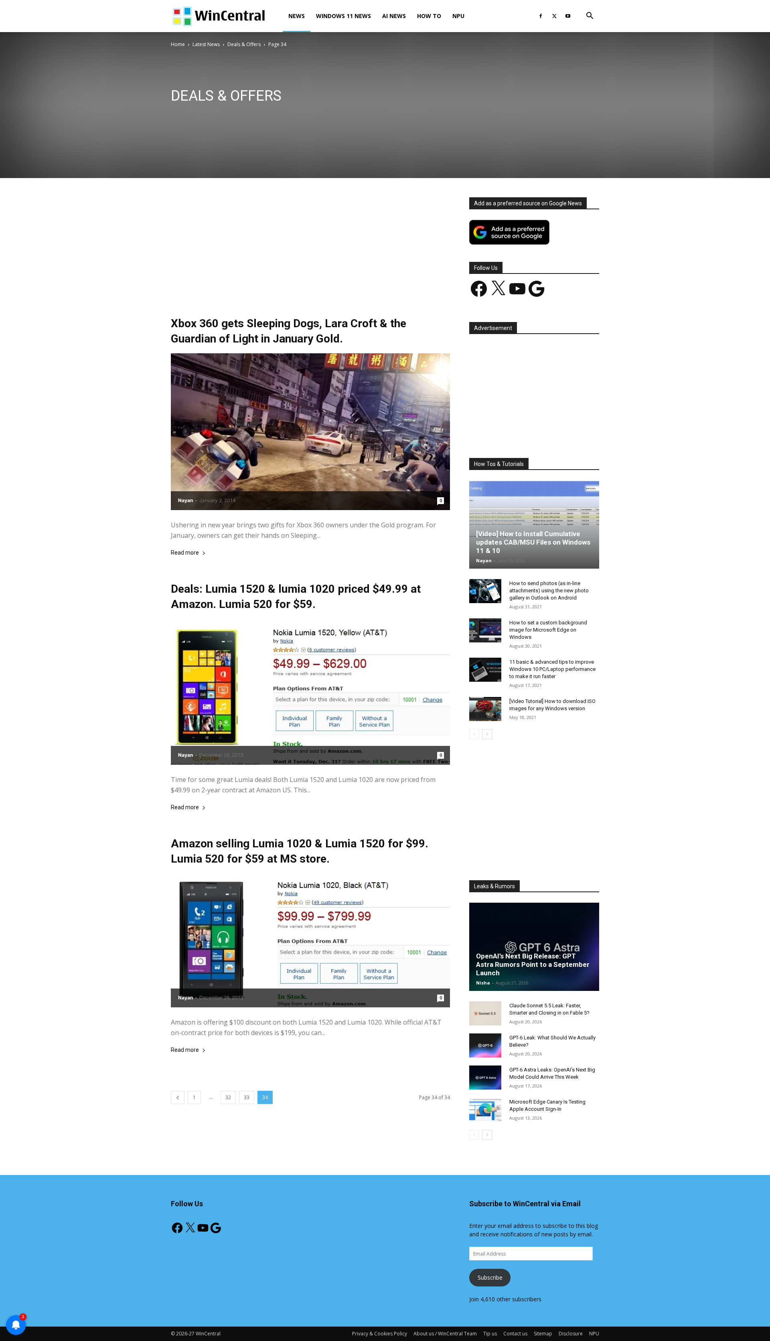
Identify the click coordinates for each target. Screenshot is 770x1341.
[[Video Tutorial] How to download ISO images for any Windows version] (485, 709)
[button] (589, 16)
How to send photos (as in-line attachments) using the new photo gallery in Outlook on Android (549, 590)
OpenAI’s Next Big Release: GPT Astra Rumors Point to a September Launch (533, 964)
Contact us (515, 1333)
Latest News (206, 44)
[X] (554, 16)
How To (429, 16)
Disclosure (571, 1333)
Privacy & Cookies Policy (379, 1333)
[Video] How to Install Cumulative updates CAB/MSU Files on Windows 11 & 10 (533, 542)
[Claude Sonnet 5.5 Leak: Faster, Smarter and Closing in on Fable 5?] (485, 1013)
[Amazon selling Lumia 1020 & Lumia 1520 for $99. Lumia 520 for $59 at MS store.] (310, 940)
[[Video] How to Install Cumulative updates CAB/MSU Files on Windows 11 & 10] (534, 524)
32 (228, 1097)
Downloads (284, 115)
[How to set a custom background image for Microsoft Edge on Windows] (485, 630)
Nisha (483, 983)
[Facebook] (541, 16)
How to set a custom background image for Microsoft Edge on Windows (548, 630)
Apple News (212, 115)
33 (246, 1097)
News (296, 16)
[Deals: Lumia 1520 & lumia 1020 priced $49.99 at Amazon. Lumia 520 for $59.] (310, 692)
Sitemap (543, 1333)
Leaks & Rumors (351, 115)
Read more (185, 553)
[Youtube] (568, 16)
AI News (394, 16)
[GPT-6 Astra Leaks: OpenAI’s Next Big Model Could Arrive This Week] (485, 1078)
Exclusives (315, 115)
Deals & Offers (244, 44)
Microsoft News (394, 115)
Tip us (490, 1333)
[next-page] (487, 734)
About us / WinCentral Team (445, 1333)
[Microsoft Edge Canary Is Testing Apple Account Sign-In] (485, 1110)
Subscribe (490, 1277)
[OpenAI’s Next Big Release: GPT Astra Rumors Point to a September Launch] (534, 947)
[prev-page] (177, 1097)
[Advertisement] (310, 257)
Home (178, 44)
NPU (458, 16)
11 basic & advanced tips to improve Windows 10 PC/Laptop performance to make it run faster (552, 669)
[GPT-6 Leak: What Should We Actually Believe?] (485, 1045)
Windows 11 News (343, 16)
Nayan (185, 500)
